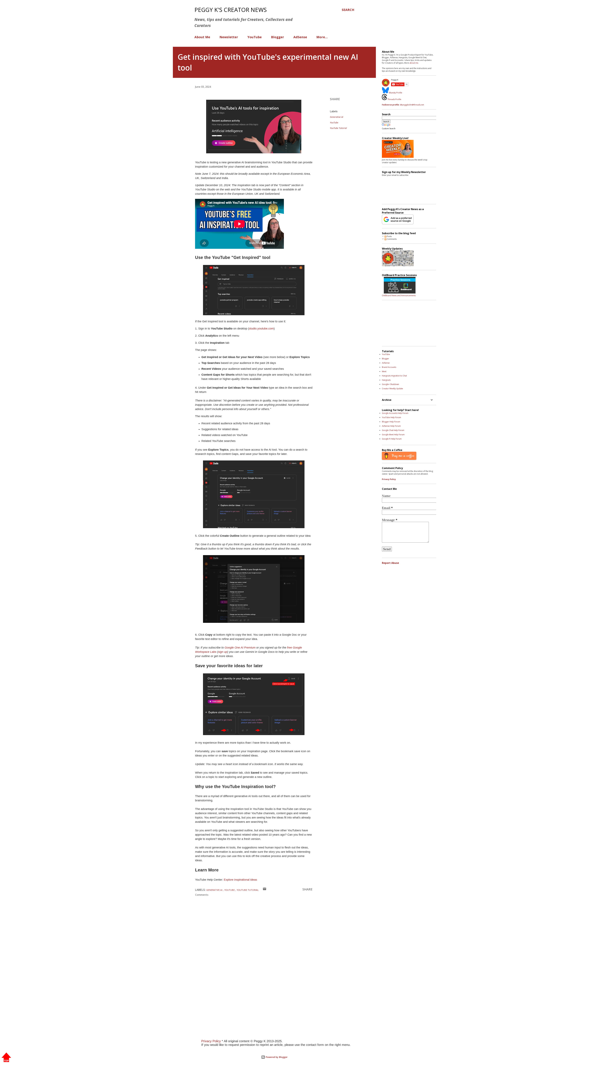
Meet (384, 371)
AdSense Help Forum (391, 426)
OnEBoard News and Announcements (399, 295)
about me (413, 63)
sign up (222, 651)
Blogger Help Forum (391, 421)
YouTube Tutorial (338, 128)
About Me (202, 37)
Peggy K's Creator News (230, 10)
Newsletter (228, 37)
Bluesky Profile (395, 92)
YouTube (254, 37)
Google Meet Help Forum (393, 434)
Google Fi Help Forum (392, 438)
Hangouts (386, 380)
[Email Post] (264, 889)
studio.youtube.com (261, 328)
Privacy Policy (389, 479)
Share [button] (335, 99)
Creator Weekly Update (392, 388)
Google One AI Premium (240, 647)
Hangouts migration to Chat (394, 375)
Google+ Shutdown (390, 384)
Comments (391, 239)
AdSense (300, 37)
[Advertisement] (268, 985)
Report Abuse (390, 563)
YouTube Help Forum (391, 417)
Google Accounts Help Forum (395, 413)
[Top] (6, 1058)
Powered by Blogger (276, 1057)
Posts (389, 236)
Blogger (277, 37)
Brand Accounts (389, 367)
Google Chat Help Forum (393, 430)
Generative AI (336, 116)
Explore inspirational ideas (240, 879)
